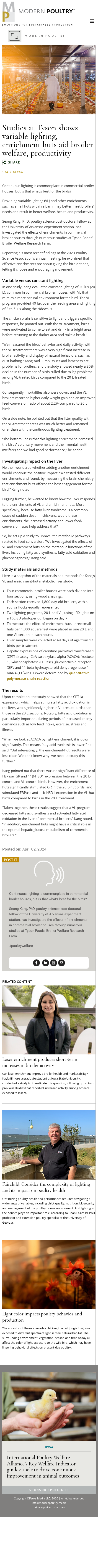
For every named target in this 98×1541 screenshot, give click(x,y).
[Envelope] (61, 962)
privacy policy (42, 1507)
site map (59, 1507)
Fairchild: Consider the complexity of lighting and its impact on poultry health (46, 1187)
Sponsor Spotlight (49, 1490)
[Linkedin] (45, 962)
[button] (92, 20)
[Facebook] (36, 962)
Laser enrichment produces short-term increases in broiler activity (39, 1062)
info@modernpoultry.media (49, 1503)
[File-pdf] (53, 962)
